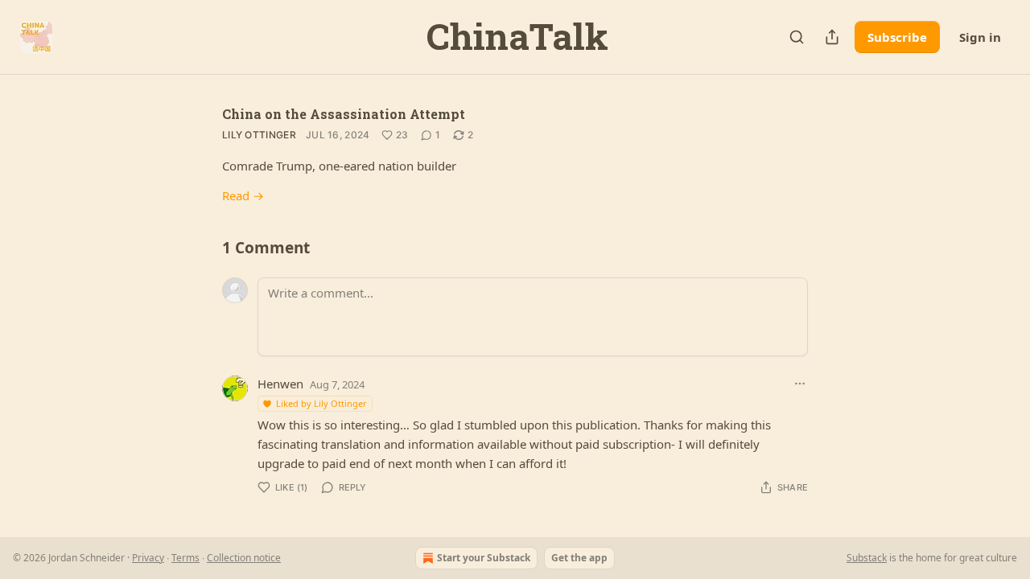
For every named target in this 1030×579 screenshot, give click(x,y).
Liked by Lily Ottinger (321, 403)
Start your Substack (483, 558)
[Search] (797, 37)
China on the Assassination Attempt (343, 113)
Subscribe (897, 37)
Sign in (980, 37)
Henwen (280, 384)
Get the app (579, 558)
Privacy (148, 558)
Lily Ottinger (259, 135)
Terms (185, 558)
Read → (243, 195)
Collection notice (244, 558)
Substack (867, 558)
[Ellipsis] (800, 383)
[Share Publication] (832, 37)
